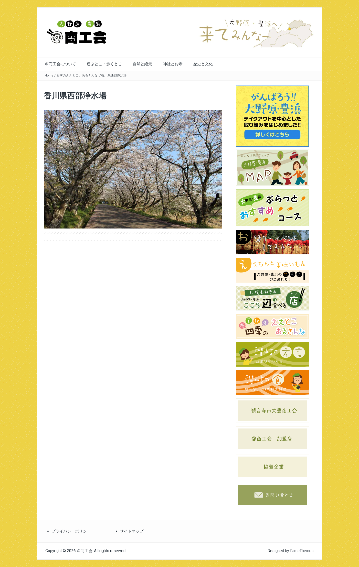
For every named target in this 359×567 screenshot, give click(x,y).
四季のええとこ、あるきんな (77, 75)
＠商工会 (84, 550)
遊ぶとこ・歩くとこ (104, 64)
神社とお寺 (172, 64)
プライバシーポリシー (71, 531)
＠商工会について (60, 64)
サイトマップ (131, 531)
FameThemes (302, 550)
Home (49, 75)
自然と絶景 (142, 64)
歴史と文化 (203, 64)
